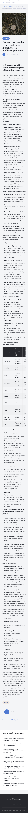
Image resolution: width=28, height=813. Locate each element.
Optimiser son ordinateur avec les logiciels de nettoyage (13, 744)
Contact (19, 804)
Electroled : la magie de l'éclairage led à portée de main (14, 772)
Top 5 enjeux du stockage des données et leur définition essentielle (14, 767)
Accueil (3, 6)
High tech (8, 6)
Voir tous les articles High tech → (11, 720)
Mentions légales (11, 804)
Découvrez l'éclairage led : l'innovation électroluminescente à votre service (14, 756)
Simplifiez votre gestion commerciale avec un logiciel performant (14, 739)
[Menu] (24, 2)
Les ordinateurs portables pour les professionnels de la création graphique (13, 778)
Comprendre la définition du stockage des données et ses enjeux (14, 784)
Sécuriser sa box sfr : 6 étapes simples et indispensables (14, 762)
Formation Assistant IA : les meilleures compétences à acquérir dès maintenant (13, 750)
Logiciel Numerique (14, 799)
